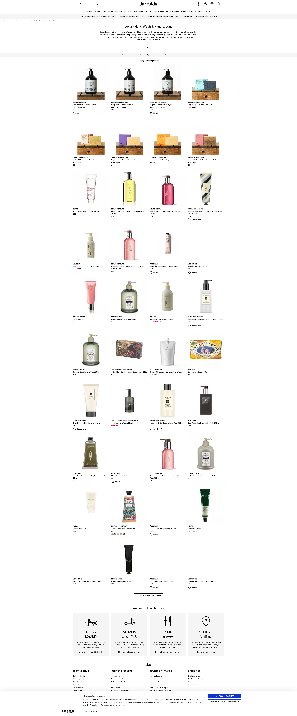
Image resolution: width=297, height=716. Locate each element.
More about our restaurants (167, 652)
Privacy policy (78, 688)
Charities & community (120, 691)
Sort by (167, 55)
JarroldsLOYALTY (91, 634)
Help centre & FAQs (118, 682)
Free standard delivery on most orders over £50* (97, 16)
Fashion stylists (155, 682)
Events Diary (193, 685)
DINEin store (167, 634)
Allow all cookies (224, 696)
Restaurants (192, 682)
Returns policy (78, 679)
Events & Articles (195, 11)
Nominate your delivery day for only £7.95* (163, 16)
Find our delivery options (129, 652)
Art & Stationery (145, 11)
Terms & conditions (80, 685)
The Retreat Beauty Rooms (198, 679)
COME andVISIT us (206, 634)
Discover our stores (206, 652)
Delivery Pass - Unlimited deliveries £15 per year (200, 16)
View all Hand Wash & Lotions (149, 596)
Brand (124, 55)
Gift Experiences (172, 11)
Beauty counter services (159, 679)
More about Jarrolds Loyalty (91, 652)
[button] (147, 47)
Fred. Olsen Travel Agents (159, 688)
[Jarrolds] (148, 4)
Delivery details (79, 676)
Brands (184, 11)
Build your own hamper (158, 685)
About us (115, 685)
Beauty (89, 11)
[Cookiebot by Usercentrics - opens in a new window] (68, 711)
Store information (118, 679)
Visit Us (207, 11)
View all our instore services (160, 691)
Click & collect (78, 682)
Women (97, 11)
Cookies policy (78, 691)
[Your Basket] (218, 4)
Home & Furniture (115, 11)
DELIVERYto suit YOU (129, 634)
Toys (135, 11)
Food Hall (127, 11)
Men (104, 11)
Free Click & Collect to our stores (132, 16)
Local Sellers (159, 11)
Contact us (115, 676)
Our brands (115, 688)
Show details (88, 711)
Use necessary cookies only (224, 702)
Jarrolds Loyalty (156, 676)
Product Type (145, 55)
